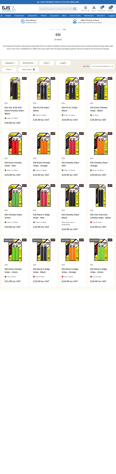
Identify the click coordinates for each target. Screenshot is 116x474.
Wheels (44, 16)
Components (32, 16)
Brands (58, 29)
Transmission (19, 16)
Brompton (101, 16)
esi (64, 29)
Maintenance (89, 16)
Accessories (54, 16)
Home (52, 29)
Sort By (86, 66)
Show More (27, 69)
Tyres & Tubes (75, 16)
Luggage (111, 16)
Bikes (64, 16)
